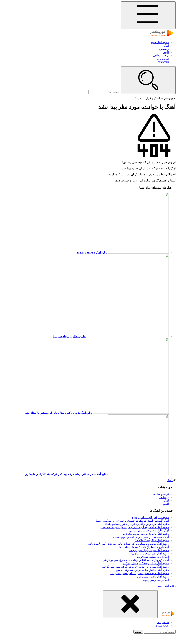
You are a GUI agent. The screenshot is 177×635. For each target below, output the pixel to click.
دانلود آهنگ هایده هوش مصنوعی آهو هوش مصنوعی (139, 573)
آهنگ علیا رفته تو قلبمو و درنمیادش (149, 530)
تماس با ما (163, 58)
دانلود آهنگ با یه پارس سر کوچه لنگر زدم (146, 533)
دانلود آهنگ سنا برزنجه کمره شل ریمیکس (145, 563)
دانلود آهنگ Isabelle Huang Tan (152, 540)
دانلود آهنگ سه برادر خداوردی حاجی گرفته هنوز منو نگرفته (135, 566)
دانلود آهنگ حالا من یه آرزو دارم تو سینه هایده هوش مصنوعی (134, 527)
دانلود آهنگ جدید (160, 42)
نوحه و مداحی (161, 55)
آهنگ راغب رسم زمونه (156, 579)
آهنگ (166, 45)
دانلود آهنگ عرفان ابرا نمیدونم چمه (149, 550)
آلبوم (166, 52)
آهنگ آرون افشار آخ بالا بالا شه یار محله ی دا (144, 546)
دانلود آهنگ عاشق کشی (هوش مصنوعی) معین (142, 570)
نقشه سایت (162, 625)
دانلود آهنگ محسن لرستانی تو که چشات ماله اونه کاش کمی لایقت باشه (128, 543)
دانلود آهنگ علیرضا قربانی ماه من (150, 553)
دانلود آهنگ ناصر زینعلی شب (153, 576)
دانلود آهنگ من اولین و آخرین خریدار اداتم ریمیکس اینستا (137, 523)
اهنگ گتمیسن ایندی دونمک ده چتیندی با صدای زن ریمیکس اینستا (132, 520)
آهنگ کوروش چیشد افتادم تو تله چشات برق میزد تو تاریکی (136, 560)
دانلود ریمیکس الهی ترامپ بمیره (150, 517)
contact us (163, 61)
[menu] (148, 15)
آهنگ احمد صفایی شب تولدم (153, 556)
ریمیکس (164, 48)
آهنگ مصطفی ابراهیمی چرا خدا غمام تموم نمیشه (141, 537)
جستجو (138, 631)
